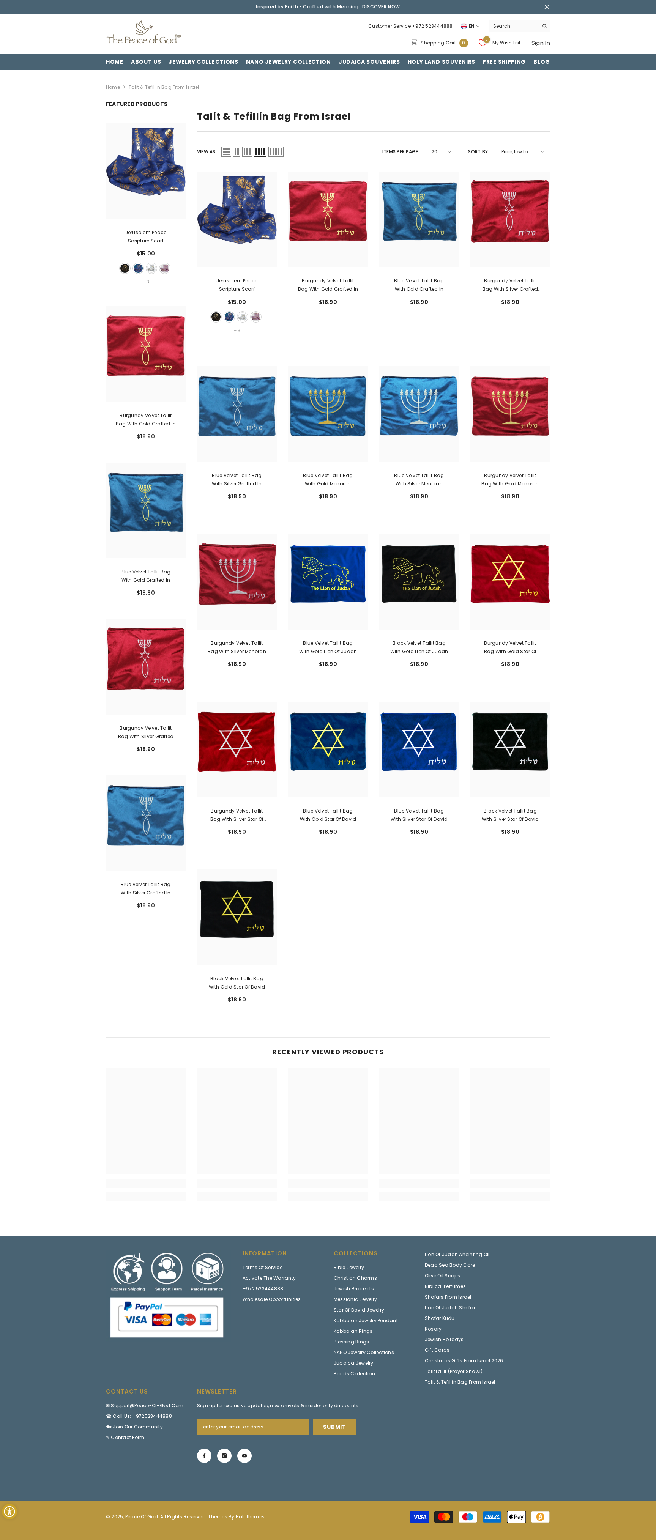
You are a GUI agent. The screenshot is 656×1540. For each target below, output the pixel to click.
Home (113, 87)
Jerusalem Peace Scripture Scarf (146, 236)
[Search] (519, 26)
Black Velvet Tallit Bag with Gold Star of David (237, 982)
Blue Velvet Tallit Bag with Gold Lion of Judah (328, 647)
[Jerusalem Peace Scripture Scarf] (146, 171)
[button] (226, 152)
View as (206, 151)
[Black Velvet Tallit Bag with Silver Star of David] (510, 749)
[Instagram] (224, 1456)
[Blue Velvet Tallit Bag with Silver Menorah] (419, 414)
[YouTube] (244, 1456)
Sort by (478, 151)
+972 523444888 (432, 26)
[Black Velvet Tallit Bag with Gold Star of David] (237, 917)
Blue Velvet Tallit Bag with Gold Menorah (328, 479)
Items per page (400, 151)
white (151, 268)
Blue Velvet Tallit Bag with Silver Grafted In (145, 888)
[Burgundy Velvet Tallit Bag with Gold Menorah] (510, 414)
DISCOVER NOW (381, 6)
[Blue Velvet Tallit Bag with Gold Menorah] (328, 414)
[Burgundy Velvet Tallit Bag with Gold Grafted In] (146, 354)
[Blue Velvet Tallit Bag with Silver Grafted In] (146, 823)
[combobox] (513, 26)
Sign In (540, 43)
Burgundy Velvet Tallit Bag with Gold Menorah (510, 479)
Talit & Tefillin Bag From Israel (164, 87)
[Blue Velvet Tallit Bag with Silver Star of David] (419, 749)
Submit (334, 1427)
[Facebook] (204, 1456)
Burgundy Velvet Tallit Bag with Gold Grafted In (146, 419)
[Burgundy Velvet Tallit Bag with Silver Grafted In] (146, 667)
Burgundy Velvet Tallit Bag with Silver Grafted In (146, 733)
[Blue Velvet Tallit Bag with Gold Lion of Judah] (328, 582)
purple (164, 268)
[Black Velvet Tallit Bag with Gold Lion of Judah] (419, 582)
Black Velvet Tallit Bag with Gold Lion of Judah (419, 647)
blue (138, 268)
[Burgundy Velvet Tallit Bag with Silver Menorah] (237, 582)
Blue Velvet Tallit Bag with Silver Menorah (419, 479)
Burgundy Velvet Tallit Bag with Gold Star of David (510, 648)
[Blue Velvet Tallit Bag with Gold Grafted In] (146, 510)
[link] (146, 1183)
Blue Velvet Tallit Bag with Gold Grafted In (145, 575)
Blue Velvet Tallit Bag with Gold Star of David (328, 815)
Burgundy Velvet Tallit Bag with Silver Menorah (237, 647)
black (125, 268)
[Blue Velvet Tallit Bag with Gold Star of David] (328, 749)
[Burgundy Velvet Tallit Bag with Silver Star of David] (237, 749)
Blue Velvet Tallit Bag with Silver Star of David (419, 815)
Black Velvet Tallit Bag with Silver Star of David (510, 815)
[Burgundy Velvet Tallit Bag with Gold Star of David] (510, 582)
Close (547, 7)
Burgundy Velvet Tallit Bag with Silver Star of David (237, 816)
